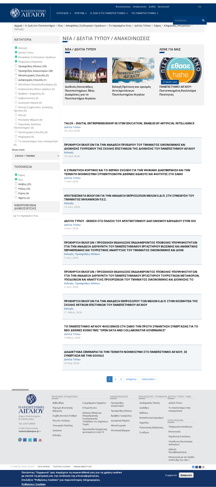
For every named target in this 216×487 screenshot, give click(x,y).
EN (199, 6)
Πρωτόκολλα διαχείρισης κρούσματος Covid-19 (95, 431)
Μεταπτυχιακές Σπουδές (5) (33, 75)
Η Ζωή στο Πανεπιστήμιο (40, 25)
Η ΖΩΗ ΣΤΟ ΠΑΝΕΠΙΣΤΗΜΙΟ (108, 13)
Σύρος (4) (23, 193)
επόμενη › (131, 379)
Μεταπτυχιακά (118, 425)
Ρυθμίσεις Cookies (34, 484)
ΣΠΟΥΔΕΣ (63, 13)
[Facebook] (25, 439)
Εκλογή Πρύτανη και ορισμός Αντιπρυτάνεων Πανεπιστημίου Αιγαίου (131, 90)
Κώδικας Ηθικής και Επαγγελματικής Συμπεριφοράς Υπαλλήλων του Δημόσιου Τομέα (95, 418)
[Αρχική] (29, 13)
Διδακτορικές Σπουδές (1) (32, 79)
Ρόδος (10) (24, 188)
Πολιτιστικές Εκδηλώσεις (151, 427)
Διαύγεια (57, 430)
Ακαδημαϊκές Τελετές (150, 402)
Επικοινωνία (174, 431)
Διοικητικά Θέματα (120, 420)
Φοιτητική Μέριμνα (120, 430)
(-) (15, 215)
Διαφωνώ (186, 475)
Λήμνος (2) (24, 197)
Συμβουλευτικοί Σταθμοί (65, 415)
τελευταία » (148, 379)
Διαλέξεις (144, 407)
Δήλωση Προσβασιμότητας (178, 451)
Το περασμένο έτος (120, 25)
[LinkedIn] (35, 439)
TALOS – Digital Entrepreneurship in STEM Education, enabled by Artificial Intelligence (129, 123)
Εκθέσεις (144, 412)
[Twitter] (30, 439)
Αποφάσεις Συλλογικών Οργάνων (86, 25)
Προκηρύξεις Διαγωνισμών (117, 404)
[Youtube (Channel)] (40, 439)
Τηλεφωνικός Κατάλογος (180, 426)
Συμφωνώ (171, 475)
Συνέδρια (144, 432)
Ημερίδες (144, 422)
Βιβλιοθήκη (58, 402)
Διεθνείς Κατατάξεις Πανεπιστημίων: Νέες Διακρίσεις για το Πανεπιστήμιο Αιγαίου (80, 92)
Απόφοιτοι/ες (139, 6)
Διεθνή (152, 6)
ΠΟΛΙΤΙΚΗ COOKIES (61, 466)
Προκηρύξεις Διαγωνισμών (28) (35, 70)
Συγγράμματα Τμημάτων (94, 402)
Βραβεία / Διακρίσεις (121, 415)
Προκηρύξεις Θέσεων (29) (32, 66)
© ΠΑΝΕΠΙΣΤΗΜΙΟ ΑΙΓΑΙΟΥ (23, 466)
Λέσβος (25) (24, 184)
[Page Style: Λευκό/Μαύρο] (200, 467)
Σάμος (157, 25)
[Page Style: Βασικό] (193, 467)
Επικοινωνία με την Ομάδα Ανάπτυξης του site (181, 458)
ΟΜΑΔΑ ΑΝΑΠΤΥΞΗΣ (82, 466)
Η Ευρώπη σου (90, 407)
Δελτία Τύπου (142, 25)
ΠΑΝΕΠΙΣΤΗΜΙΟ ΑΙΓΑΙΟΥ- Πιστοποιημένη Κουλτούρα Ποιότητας (177, 90)
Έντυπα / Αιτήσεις (61, 420)
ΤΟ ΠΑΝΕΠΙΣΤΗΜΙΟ (144, 13)
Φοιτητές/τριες (123, 6)
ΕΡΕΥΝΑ (80, 13)
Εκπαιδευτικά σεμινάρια (151, 417)
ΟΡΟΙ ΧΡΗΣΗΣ (44, 466)
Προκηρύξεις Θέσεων (121, 410)
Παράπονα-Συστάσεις (179, 436)
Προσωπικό (163, 6)
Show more (18, 149)
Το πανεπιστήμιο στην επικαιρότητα (180, 409)
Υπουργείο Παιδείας (63, 425)
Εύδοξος (57, 435)
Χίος (60, 25)
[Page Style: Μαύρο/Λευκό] (203, 467)
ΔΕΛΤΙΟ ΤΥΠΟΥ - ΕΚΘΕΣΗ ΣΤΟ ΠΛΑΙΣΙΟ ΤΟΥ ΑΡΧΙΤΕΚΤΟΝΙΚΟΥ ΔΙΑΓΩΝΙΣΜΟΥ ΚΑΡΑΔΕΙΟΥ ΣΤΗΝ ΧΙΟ (130, 221)
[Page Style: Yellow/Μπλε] (196, 467)
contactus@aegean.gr (30, 431)
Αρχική (18, 25)
